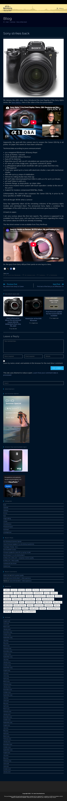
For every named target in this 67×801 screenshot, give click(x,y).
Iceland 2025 (6, 566)
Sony (7, 273)
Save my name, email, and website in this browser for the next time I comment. (33, 363)
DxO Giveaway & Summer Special (12, 541)
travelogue (17, 611)
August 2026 (6, 621)
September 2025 (7, 637)
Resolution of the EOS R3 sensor (33, 319)
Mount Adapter (19, 605)
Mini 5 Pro (8, 605)
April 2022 (6, 706)
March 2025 (6, 645)
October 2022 (7, 692)
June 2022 (6, 700)
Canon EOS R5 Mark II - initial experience (20, 578)
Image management (10, 602)
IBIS (38, 599)
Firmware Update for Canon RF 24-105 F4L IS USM (16, 552)
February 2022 (7, 711)
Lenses (5, 521)
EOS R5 (29, 596)
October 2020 (7, 747)
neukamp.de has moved (9, 563)
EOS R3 (21, 596)
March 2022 (6, 708)
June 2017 (6, 766)
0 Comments (53, 275)
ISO (21, 602)
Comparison (27, 593)
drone (54, 593)
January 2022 (6, 714)
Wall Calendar (29, 611)
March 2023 (6, 681)
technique (6, 529)
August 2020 (6, 752)
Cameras (42, 275)
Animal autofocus (47, 590)
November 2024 (7, 651)
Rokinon (7, 608)
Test (42, 608)
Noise (30, 605)
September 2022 (7, 695)
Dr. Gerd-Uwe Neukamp (13, 275)
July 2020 (5, 755)
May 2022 (5, 703)
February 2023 (7, 684)
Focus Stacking (28, 599)
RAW (57, 605)
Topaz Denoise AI (53, 608)
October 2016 (7, 769)
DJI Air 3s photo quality (17, 575)
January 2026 (6, 629)
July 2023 (5, 673)
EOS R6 (50, 596)
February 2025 (7, 648)
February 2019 (7, 760)
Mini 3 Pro (47, 602)
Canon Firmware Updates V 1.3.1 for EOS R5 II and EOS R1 (18, 544)
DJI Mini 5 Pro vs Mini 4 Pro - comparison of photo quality (18, 558)
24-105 (14, 590)
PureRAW (48, 605)
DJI (47, 593)
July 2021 (5, 728)
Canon (17, 593)
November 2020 (7, 744)
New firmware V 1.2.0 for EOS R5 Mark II (14, 555)
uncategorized (7, 532)
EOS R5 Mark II (40, 596)
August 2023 (6, 670)
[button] (5, 269)
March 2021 (6, 736)
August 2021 (6, 725)
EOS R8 (58, 596)
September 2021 (7, 722)
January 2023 (6, 687)
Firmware (17, 599)
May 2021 (5, 730)
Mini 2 (39, 602)
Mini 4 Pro (57, 602)
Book (4, 505)
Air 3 (29, 590)
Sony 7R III (34, 608)
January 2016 (6, 771)
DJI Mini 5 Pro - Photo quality (11, 560)
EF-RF (13, 596)
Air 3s (35, 590)
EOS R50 (7, 599)
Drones (5, 513)
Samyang (17, 608)
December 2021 (7, 717)
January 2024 (6, 662)
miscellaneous (7, 524)
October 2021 (7, 719)
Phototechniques (8, 526)
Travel (7, 611)
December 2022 (7, 689)
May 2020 (5, 758)
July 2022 (5, 697)
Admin (5, 578)
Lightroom (30, 602)
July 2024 (5, 659)
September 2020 (7, 749)
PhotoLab (39, 605)
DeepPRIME (38, 593)
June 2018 (6, 763)
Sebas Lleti (6, 575)
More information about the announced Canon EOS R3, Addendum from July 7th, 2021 (13, 322)
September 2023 (7, 667)
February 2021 (7, 739)
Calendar (5, 507)
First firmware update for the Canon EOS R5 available (54, 313)
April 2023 (6, 678)
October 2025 (7, 634)
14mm (6, 590)
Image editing (7, 518)
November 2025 (7, 632)
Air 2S (21, 590)
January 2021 (6, 741)
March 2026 (6, 626)
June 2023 (6, 676)
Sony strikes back (22, 22)
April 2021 (6, 733)
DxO (6, 596)
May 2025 (5, 643)
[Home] (3, 22)
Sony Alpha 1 (16, 102)
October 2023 (7, 665)
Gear (4, 515)
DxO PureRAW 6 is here (9, 549)
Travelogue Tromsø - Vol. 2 (10, 547)
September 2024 (7, 656)
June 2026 (6, 623)
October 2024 (7, 654)
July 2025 (5, 640)
